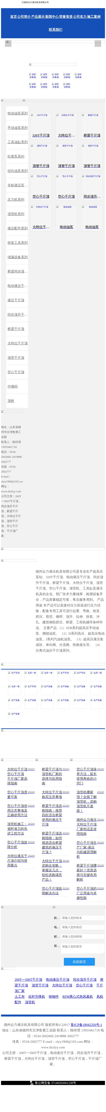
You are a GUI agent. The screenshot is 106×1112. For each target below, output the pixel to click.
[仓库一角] (31, 676)
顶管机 (30, 1002)
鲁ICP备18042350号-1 (86, 1025)
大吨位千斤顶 (62, 985)
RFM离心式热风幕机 (77, 996)
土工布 (20, 996)
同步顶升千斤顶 (85, 979)
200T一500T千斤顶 (28, 979)
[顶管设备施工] (32, 76)
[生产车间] (14, 676)
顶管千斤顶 (40, 985)
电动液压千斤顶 (57, 979)
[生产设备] (47, 690)
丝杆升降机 (36, 996)
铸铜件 (54, 996)
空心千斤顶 (84, 985)
